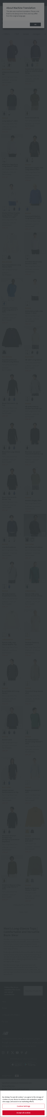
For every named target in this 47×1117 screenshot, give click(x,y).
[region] (23, 1103)
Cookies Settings (23, 1106)
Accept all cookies (23, 1113)
